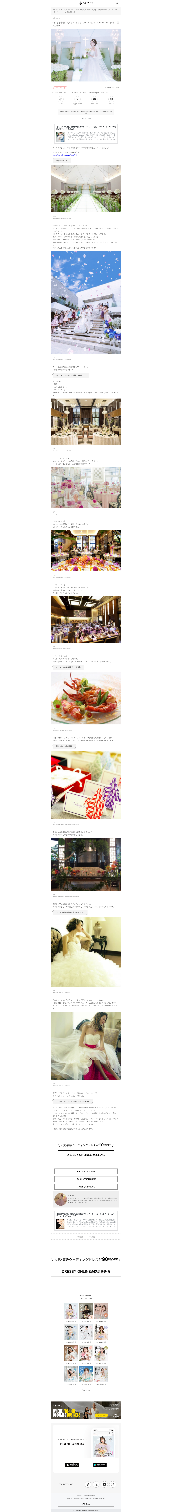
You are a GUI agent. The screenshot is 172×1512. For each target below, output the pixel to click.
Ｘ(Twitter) (77, 104)
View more (86, 1390)
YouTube (94, 104)
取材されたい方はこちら (99, 1498)
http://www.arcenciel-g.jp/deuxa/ (61, 992)
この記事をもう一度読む (86, 1187)
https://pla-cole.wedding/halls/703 (65, 155)
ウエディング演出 (85, 10)
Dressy (86, 3)
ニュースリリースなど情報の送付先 (86, 1495)
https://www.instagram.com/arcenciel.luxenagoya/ (66, 824)
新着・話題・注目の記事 (86, 1171)
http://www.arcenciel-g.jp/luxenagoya (62, 730)
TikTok (60, 104)
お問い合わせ (86, 1504)
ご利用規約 (76, 1498)
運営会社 (69, 1498)
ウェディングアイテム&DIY (69, 10)
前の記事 (78, 1237)
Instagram (111, 104)
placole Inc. (84, 1510)
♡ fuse (71, 1196)
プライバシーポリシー (85, 1498)
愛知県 (58, 18)
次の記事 (93, 1237)
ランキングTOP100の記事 (86, 1179)
